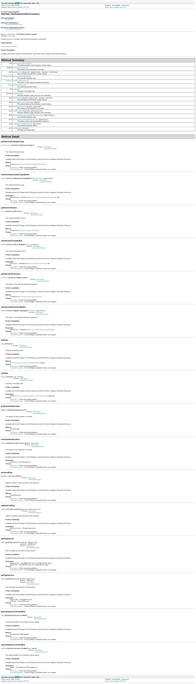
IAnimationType (7, 76)
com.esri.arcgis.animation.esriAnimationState (25, 363)
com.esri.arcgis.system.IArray (30, 230)
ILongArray (8, 80)
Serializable (9, 20)
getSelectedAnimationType (21, 76)
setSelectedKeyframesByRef (21, 119)
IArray (10, 85)
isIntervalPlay (17, 94)
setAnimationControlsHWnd (21, 102)
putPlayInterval (17, 98)
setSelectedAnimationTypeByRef (23, 115)
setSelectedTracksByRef (20, 124)
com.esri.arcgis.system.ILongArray (31, 296)
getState (15, 89)
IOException (47, 147)
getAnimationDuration (19, 68)
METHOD (26, 7)
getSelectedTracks (18, 85)
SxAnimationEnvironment (13, 29)
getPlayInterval (17, 72)
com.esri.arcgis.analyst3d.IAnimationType (33, 164)
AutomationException (50, 148)
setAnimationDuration (19, 106)
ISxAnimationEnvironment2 (13, 24)
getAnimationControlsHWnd (21, 63)
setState (15, 128)
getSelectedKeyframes (20, 81)
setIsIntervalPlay (18, 111)
